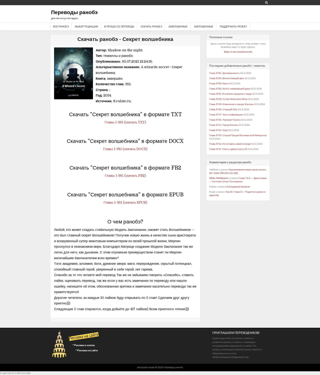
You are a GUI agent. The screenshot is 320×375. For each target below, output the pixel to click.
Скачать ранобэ (151, 26)
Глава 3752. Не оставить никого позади (230, 144)
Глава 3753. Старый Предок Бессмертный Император (238, 135)
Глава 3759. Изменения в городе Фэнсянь (231, 104)
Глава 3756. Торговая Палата (225, 120)
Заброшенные (203, 26)
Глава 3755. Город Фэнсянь (223, 125)
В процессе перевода (119, 26)
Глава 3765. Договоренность (224, 73)
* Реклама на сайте (87, 350)
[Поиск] (266, 2)
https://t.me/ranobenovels (238, 52)
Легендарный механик (238, 186)
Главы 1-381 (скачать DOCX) (125, 149)
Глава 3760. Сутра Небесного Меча (228, 99)
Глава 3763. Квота (219, 83)
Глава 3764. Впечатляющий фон (226, 78)
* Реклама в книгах (84, 345)
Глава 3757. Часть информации (226, 114)
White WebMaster (219, 178)
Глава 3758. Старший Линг (223, 109)
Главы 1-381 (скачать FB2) (125, 175)
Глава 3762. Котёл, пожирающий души (229, 88)
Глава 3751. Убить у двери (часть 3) (228, 149)
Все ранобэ (61, 26)
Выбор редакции (86, 26)
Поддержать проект (233, 26)
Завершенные (178, 26)
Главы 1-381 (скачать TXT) (125, 122)
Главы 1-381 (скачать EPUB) (125, 202)
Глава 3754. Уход (218, 130)
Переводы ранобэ (74, 12)
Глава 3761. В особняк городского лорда (230, 94)
